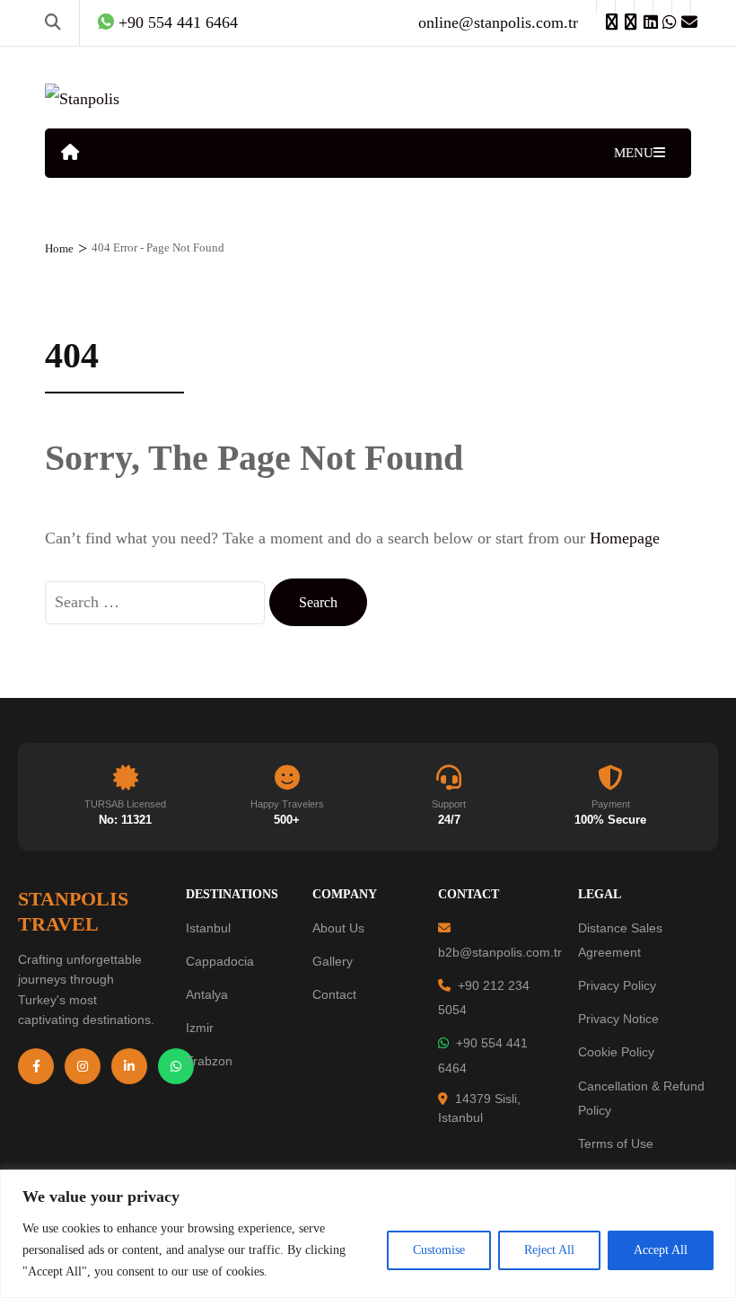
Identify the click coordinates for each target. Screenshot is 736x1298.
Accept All (661, 1250)
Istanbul (208, 928)
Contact (334, 994)
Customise (439, 1250)
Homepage (625, 538)
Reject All (549, 1250)
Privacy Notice (618, 1018)
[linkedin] (644, 7)
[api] (662, 7)
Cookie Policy (616, 1052)
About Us (338, 928)
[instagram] (625, 7)
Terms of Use (615, 1143)
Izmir (200, 1027)
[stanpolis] (681, 7)
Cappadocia (220, 961)
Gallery (332, 961)
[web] (606, 7)
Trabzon (209, 1061)
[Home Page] (69, 153)
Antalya (207, 994)
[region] (368, 1234)
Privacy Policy (617, 985)
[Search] (53, 22)
